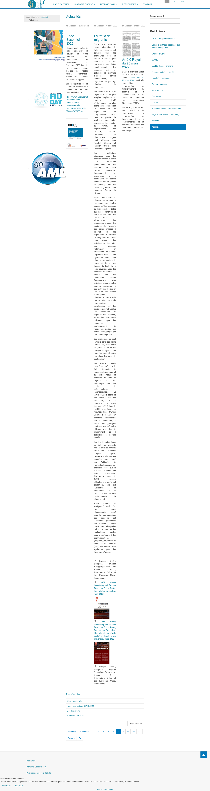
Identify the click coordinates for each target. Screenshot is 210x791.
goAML (33, 187)
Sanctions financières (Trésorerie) (166, 108)
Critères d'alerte (158, 53)
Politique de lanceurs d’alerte (38, 772)
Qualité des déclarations (162, 65)
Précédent (84, 731)
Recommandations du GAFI (164, 71)
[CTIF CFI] (36, 4)
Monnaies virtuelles (75, 715)
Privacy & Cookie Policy (36, 766)
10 (133, 731)
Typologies (156, 96)
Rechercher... (156, 16)
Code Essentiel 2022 (73, 39)
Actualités (156, 126)
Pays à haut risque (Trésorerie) (165, 114)
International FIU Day (40, 111)
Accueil (45, 16)
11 (139, 731)
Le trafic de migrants (102, 37)
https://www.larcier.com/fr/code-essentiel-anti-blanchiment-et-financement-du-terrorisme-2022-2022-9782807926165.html (77, 103)
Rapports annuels (159, 84)
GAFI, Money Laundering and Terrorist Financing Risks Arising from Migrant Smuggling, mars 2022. (105, 588)
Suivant (71, 738)
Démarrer (72, 731)
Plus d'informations (105, 789)
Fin (80, 738)
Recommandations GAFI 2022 (80, 705)
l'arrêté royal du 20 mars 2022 (133, 79)
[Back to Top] (203, 754)
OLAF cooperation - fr (76, 700)
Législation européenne (162, 77)
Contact (147, 4)
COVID (155, 102)
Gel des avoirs (73, 710)
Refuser (19, 785)
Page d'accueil (61, 4)
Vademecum (36, 63)
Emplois (155, 120)
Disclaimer (30, 760)
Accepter (6, 785)
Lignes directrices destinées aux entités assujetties (166, 46)
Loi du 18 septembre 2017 (163, 38)
